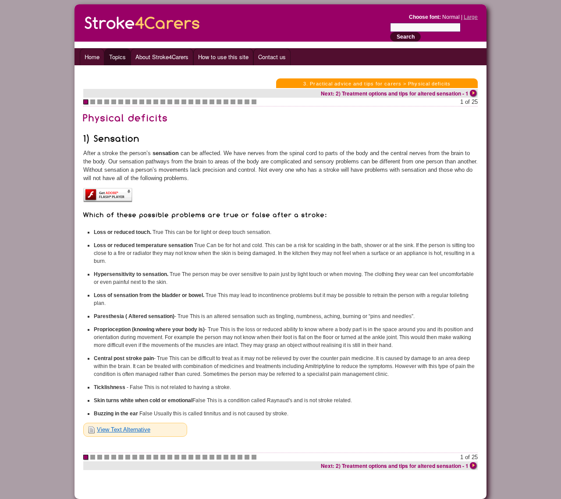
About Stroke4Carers (161, 57)
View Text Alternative (123, 429)
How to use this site (223, 57)
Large (471, 17)
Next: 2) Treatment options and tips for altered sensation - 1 (395, 93)
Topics (117, 57)
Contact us (272, 57)
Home (92, 57)
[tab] (135, 429)
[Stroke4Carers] (142, 21)
